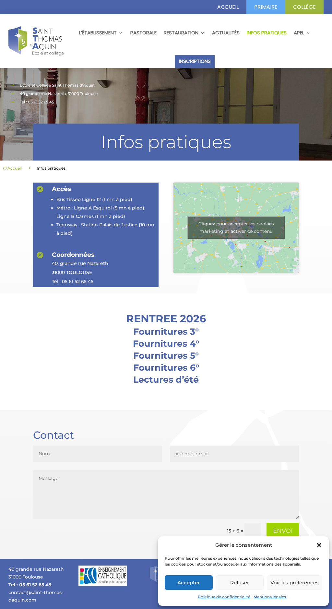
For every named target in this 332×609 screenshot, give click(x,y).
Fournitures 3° (166, 331)
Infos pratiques (267, 32)
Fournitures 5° (166, 355)
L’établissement (98, 32)
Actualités (226, 32)
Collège (304, 7)
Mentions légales (270, 596)
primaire (266, 7)
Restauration (181, 32)
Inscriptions (195, 61)
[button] (319, 545)
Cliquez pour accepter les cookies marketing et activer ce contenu (236, 227)
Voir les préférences (294, 582)
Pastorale (143, 32)
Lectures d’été (166, 379)
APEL (299, 32)
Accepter (188, 582)
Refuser (239, 582)
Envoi (282, 530)
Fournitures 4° (166, 343)
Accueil (228, 7)
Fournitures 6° (166, 367)
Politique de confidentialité (224, 596)
